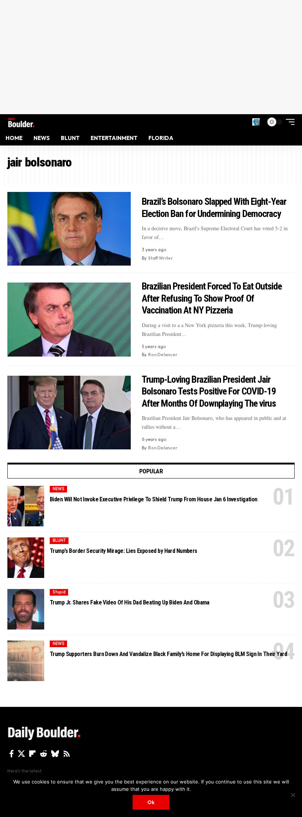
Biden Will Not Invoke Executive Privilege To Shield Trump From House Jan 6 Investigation (153, 499)
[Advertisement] (151, 57)
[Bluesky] (55, 753)
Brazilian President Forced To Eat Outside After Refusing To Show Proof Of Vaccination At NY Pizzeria (212, 298)
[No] (292, 795)
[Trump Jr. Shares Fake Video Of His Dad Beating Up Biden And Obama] (25, 609)
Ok (151, 802)
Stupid (59, 592)
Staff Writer (160, 258)
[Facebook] (11, 753)
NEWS (58, 488)
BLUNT (59, 540)
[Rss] (66, 753)
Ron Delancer (163, 354)
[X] (21, 753)
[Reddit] (43, 753)
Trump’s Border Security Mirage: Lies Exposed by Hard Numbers (123, 550)
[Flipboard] (32, 753)
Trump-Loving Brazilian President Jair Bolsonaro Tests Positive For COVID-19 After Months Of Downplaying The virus (209, 391)
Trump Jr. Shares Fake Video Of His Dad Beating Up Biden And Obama (130, 602)
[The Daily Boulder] (21, 121)
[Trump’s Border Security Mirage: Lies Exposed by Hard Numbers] (25, 557)
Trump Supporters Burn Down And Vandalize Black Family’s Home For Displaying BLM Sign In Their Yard (168, 654)
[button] (255, 122)
